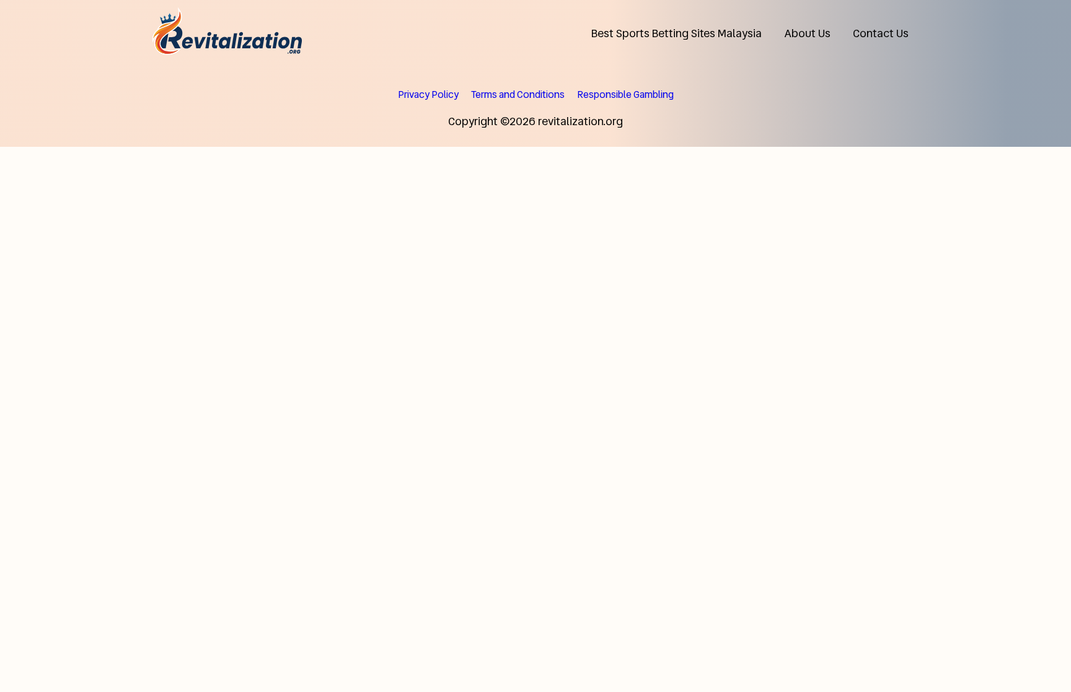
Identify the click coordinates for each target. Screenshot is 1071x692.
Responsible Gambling (625, 94)
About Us (807, 33)
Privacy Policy (428, 94)
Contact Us (881, 33)
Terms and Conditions (518, 94)
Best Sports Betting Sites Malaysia (676, 33)
